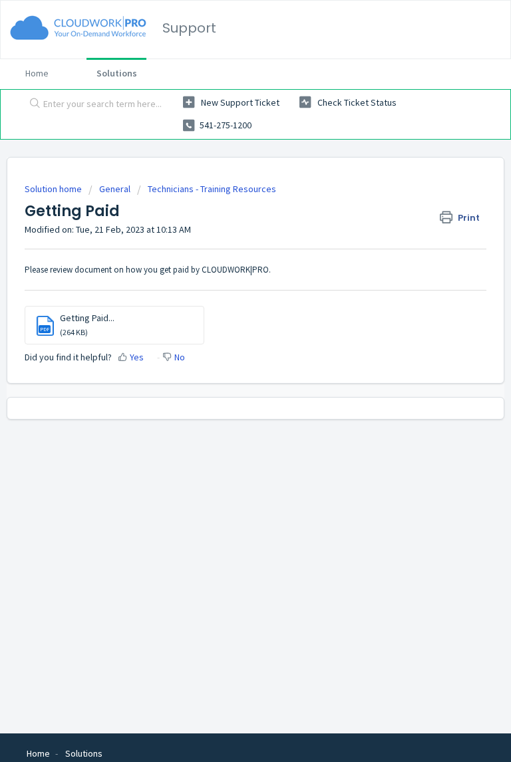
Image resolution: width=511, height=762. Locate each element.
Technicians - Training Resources (212, 189)
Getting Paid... (87, 318)
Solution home (54, 189)
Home (37, 73)
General (114, 189)
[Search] (32, 104)
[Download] (231, 373)
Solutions (116, 73)
